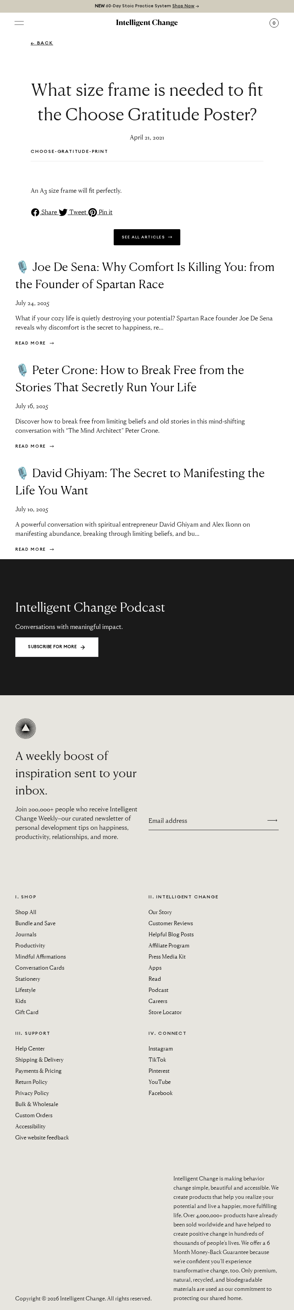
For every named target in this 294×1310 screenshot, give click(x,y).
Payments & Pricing (38, 1070)
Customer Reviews (171, 922)
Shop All (25, 911)
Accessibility (30, 1126)
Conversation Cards (39, 967)
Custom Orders (33, 1114)
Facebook (161, 1092)
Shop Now (183, 6)
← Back (42, 43)
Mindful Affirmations (40, 956)
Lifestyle (25, 989)
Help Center (30, 1048)
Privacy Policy (32, 1092)
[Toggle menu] (19, 23)
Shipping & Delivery (39, 1059)
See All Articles (144, 237)
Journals (25, 934)
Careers (158, 1000)
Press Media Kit (167, 956)
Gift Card (27, 1011)
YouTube (160, 1081)
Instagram (161, 1048)
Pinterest (159, 1070)
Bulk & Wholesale (36, 1103)
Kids (20, 1000)
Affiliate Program (169, 945)
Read (155, 978)
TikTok (157, 1059)
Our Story (160, 911)
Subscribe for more (52, 647)
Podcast (158, 989)
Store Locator (165, 1011)
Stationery (27, 978)
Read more (31, 343)
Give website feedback (42, 1137)
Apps (155, 967)
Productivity (30, 945)
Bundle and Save (35, 922)
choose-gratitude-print (69, 151)
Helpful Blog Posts (171, 934)
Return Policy (31, 1081)
